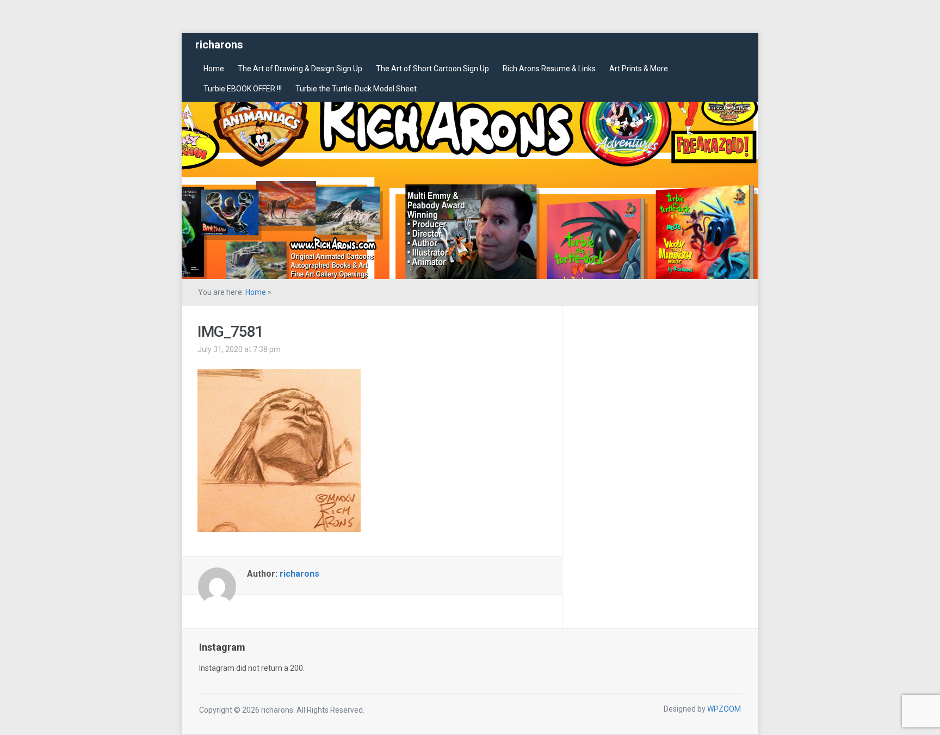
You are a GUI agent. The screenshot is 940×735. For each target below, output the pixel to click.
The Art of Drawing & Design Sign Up (300, 68)
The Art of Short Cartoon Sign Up (432, 68)
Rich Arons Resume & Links (549, 68)
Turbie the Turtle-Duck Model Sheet (356, 88)
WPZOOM (724, 709)
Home (213, 68)
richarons (219, 44)
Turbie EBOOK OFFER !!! (242, 88)
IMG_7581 (230, 332)
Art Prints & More (638, 68)
